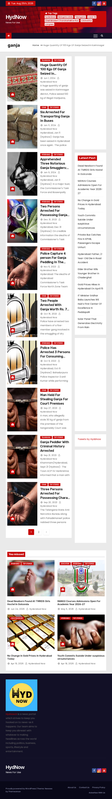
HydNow (16, 17)
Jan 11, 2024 (50, 125)
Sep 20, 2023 (50, 502)
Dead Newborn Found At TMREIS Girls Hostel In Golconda (90, 170)
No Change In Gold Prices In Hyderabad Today (89, 204)
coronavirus (86, 20)
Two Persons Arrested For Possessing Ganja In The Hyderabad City (53, 214)
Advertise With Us (97, 792)
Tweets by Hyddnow (89, 439)
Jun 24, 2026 (17, 609)
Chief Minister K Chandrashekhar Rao (61, 20)
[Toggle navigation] (95, 35)
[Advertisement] (90, 103)
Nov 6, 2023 (50, 266)
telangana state (65, 17)
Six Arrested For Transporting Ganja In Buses (55, 116)
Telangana (80, 17)
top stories (58, 60)
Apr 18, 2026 (67, 663)
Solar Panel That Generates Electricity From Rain (90, 323)
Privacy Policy (98, 787)
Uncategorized (17, 618)
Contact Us (84, 787)
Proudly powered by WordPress (21, 788)
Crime (44, 107)
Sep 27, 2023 (50, 408)
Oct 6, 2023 (50, 360)
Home (36, 45)
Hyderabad (46, 154)
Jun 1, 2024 (50, 78)
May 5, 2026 (67, 609)
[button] (102, 35)
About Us (72, 787)
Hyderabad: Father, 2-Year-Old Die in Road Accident (90, 258)
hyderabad (50, 17)
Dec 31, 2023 (50, 219)
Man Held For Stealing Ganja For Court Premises (54, 399)
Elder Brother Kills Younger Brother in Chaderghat (88, 273)
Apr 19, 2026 (17, 663)
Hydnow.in (11, 714)
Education (65, 564)
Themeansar (14, 791)
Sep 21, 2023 (50, 455)
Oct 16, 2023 (50, 313)
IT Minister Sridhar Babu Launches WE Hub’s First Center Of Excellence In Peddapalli (90, 304)
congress (49, 24)
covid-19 (92, 17)
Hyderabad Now (37, 609)
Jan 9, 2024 (50, 172)
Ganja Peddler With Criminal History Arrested (54, 446)
